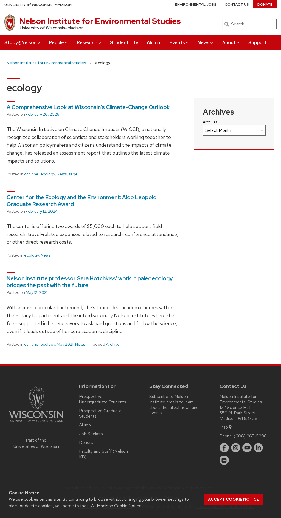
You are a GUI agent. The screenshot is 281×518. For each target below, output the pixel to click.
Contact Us (237, 4)
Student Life (124, 42)
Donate (264, 4)
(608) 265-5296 (250, 436)
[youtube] (247, 447)
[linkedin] (258, 447)
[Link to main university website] (36, 423)
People (56, 42)
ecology (47, 174)
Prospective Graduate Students (100, 413)
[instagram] (235, 447)
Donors (86, 442)
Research (87, 42)
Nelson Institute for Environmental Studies (100, 21)
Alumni (154, 42)
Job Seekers (91, 434)
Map (224, 427)
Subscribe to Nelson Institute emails (168, 399)
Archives (210, 121)
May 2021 (65, 344)
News (203, 42)
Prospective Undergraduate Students (102, 399)
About (229, 42)
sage (73, 174)
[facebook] (224, 447)
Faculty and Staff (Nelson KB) (103, 454)
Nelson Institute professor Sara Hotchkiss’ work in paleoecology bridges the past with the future (90, 282)
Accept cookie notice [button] (233, 499)
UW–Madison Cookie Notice (114, 506)
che (35, 174)
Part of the (36, 443)
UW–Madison (38, 4)
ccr (27, 174)
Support (257, 42)
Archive (113, 344)
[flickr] (224, 460)
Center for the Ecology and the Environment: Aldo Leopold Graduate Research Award (81, 201)
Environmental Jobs (196, 4)
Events (177, 42)
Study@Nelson (20, 42)
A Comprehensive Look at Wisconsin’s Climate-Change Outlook (88, 107)
